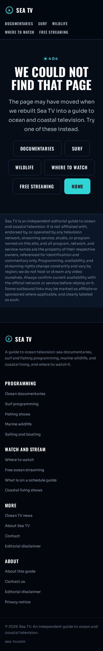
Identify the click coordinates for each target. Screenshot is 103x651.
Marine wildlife (18, 424)
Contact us (15, 581)
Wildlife (60, 23)
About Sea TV (17, 525)
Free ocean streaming (24, 470)
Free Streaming (53, 32)
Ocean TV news (18, 515)
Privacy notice (17, 602)
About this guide (20, 571)
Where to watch (19, 459)
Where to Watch (20, 32)
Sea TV (24, 10)
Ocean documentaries (25, 393)
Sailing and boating (23, 434)
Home (77, 186)
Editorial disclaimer (23, 546)
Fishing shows (17, 414)
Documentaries (19, 23)
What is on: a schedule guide (31, 480)
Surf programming (21, 404)
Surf (42, 23)
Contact (12, 536)
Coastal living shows (23, 490)
